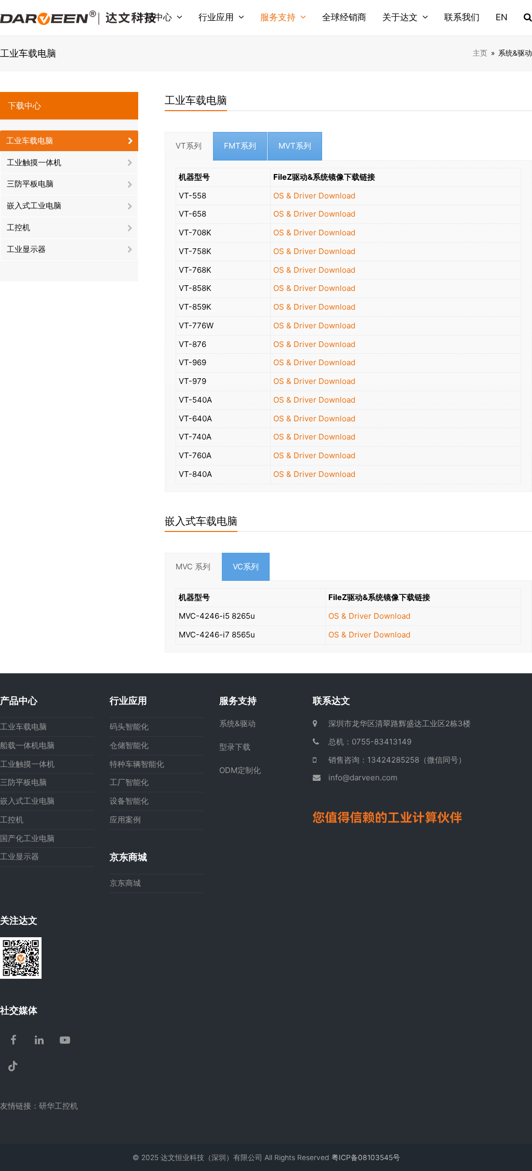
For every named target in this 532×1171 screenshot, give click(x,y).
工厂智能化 (129, 782)
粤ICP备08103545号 (365, 1157)
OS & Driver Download (314, 196)
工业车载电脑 (29, 140)
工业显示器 (26, 249)
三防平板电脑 (30, 184)
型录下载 (234, 747)
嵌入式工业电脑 (34, 205)
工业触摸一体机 (34, 162)
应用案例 (125, 819)
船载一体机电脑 (27, 745)
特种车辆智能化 (137, 764)
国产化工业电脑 (27, 838)
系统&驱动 (237, 723)
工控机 (18, 227)
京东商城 (125, 883)
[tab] (188, 146)
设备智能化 (129, 801)
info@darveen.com (362, 777)
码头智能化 (129, 726)
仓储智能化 (129, 745)
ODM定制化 (240, 770)
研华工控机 (58, 1106)
